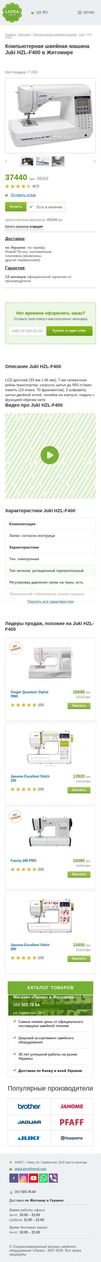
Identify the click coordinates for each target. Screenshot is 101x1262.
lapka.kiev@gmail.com (30, 1169)
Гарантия (14, 268)
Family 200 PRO (23, 861)
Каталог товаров (50, 987)
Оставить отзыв (23, 195)
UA (38, 12)
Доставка (14, 239)
